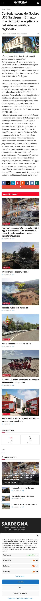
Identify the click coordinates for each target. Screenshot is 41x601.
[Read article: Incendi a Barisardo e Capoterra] (20, 291)
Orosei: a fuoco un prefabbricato (15, 272)
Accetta (20, 582)
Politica (6, 339)
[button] (38, 536)
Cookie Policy (11, 598)
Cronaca (6, 223)
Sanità (9, 9)
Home (3, 9)
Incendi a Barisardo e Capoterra (15, 308)
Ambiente (6, 375)
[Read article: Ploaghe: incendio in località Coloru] (20, 327)
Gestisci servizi (19, 576)
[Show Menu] (3, 3)
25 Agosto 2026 (7, 238)
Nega (20, 588)
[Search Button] (38, 3)
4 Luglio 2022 (6, 33)
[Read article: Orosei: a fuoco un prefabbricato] (20, 255)
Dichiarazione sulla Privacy (24, 598)
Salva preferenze (20, 593)
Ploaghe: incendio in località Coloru (16, 344)
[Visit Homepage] (20, 3)
